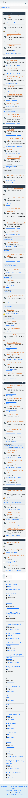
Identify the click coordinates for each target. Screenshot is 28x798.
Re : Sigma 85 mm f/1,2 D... (11, 339)
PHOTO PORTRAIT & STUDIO (14, 95)
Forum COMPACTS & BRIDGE (15, 189)
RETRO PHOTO (11, 149)
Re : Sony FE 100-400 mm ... (11, 285)
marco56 (19, 570)
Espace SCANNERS (12, 480)
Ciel (7, 695)
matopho (15, 331)
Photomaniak (16, 313)
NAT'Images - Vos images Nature (16, 26)
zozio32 (18, 261)
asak (8, 626)
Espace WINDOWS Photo (13, 406)
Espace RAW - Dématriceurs (14, 436)
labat (17, 83)
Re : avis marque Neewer (11, 135)
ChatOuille (19, 73)
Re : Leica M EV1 (9, 313)
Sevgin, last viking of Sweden (11, 182)
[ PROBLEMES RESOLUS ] (9, 172)
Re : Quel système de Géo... (11, 402)
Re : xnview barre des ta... (11, 418)
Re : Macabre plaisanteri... (11, 497)
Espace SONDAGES (12, 522)
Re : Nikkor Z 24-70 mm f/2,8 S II (14, 772)
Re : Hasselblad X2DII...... (10, 369)
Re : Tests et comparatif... (11, 535)
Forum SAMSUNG (12, 321)
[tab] (4, 577)
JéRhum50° (8, 205)
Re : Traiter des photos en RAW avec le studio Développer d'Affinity (14, 644)
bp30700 (19, 433)
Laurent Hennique (9, 395)
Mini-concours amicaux (9, 111)
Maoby (19, 219)
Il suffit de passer (9, 22)
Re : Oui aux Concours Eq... (11, 509)
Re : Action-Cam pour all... (11, 203)
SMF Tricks (17, 793)
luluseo (19, 525)
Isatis (14, 50)
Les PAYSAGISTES (11, 87)
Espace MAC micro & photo (14, 398)
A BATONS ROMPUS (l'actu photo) (16, 529)
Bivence (19, 302)
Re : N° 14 (8, 742)
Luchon (19, 418)
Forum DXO (16, 445)
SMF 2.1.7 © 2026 (10, 794)
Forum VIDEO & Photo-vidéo (14, 373)
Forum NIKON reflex (12, 242)
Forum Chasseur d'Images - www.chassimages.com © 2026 (14, 787)
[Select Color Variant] (25, 3)
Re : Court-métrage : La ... (11, 457)
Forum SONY (10, 280)
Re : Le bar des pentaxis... (11, 272)
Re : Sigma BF (8, 331)
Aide (7, 790)
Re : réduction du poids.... (11, 91)
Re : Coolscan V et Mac (10, 484)
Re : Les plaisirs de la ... (10, 83)
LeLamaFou (17, 65)
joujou (12, 325)
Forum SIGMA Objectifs (13, 335)
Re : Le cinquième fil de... (10, 234)
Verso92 (19, 477)
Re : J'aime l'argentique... (10, 146)
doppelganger (8, 562)
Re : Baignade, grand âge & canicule (13, 667)
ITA (15, 22)
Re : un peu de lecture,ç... (11, 570)
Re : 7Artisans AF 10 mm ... (11, 359)
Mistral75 (7, 287)
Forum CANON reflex (12, 231)
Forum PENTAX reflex (12, 269)
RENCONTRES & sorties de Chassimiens (13, 502)
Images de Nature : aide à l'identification (15, 620)
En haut (20, 790)
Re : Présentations (9, 546)
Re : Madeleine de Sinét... (11, 519)
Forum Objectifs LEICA (9, 318)
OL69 (19, 194)
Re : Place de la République (13, 705)
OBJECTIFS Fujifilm (8, 306)
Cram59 (19, 467)
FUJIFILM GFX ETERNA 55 (11, 378)
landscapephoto (9, 370)
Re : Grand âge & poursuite (13, 686)
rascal (20, 40)
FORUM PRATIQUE (12, 68)
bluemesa (19, 31)
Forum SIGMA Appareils (13, 328)
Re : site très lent (9, 552)
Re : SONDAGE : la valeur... (11, 525)
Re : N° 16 (8, 677)
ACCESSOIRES (10, 130)
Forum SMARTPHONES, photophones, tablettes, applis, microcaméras (15, 209)
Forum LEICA (10, 310)
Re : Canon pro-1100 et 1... (11, 477)
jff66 (19, 509)
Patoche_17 (9, 635)
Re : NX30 (7, 325)
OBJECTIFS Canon (8, 239)
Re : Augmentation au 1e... (11, 302)
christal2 (19, 378)
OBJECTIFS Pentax (8, 277)
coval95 (19, 53)
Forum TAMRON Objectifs (14, 343)
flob (9, 426)
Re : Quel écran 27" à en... (11, 467)
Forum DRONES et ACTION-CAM (15, 197)
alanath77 (14, 441)
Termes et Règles (13, 790)
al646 (19, 246)
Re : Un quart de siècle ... (10, 228)
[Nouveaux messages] (5, 19)
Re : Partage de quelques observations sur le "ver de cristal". (13, 614)
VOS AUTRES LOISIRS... (13, 565)
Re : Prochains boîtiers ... (10, 261)
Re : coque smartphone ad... (11, 40)
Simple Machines (19, 794)
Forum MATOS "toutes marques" (16, 223)
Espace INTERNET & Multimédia (15, 421)
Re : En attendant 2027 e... (11, 219)
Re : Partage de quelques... (11, 53)
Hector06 (19, 135)
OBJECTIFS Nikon (8, 250)
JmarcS (18, 123)
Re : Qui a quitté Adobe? (10, 433)
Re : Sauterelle (9, 751)
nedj (8, 697)
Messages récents (7, 581)
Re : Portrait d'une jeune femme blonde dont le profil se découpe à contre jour (15, 656)
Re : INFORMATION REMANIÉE (13, 624)
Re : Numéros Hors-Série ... (11, 153)
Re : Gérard (8, 100)
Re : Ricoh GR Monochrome (11, 194)
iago (18, 91)
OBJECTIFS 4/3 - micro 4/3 (10, 265)
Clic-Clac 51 (17, 546)
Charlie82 (19, 457)
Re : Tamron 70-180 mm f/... (11, 348)
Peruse (8, 669)
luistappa (19, 234)
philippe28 (8, 349)
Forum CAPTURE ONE (18, 447)
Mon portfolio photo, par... (11, 561)
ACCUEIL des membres (13, 542)
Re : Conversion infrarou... (11, 166)
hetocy (8, 765)
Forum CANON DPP (8, 445)
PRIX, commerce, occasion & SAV (16, 175)
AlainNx (19, 497)
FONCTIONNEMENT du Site (14, 549)
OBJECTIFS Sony (7, 291)
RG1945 (18, 519)
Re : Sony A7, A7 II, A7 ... (10, 106)
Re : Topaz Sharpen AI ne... (11, 410)
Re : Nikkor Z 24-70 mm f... (11, 246)
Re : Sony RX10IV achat (10, 180)
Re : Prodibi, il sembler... (10, 123)
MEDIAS (9, 506)
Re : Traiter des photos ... (10, 73)
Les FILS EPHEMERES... (13, 103)
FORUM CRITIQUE (12, 60)
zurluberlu (8, 403)
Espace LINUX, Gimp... (13, 414)
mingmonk (19, 146)
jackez (18, 106)
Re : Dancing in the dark (10, 31)
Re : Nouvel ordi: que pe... (11, 394)
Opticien (19, 153)
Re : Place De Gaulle (9, 65)
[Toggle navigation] (5, 2)
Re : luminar (8, 441)
